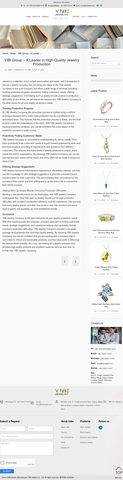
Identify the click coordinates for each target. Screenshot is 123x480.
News (83, 16)
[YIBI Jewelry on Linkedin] (97, 5)
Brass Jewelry (85, 432)
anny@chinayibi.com (87, 5)
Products (85, 421)
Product (45, 16)
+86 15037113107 (66, 5)
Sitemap (118, 477)
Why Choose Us (67, 437)
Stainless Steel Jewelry (89, 437)
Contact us (97, 323)
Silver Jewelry (85, 427)
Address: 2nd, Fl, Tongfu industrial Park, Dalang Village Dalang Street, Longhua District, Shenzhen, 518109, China (82, 405)
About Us (36, 16)
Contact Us (92, 16)
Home (28, 16)
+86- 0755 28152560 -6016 (35, 5)
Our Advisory (117, 402)
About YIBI (65, 427)
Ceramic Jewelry (86, 442)
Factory (76, 16)
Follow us (104, 421)
